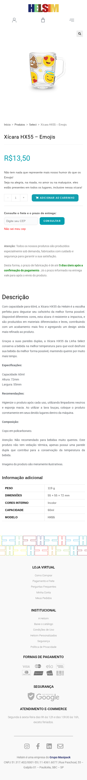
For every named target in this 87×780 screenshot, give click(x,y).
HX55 (51, 517)
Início (7, 124)
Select (33, 124)
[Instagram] (27, 746)
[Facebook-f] (38, 746)
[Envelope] (60, 746)
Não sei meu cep (15, 228)
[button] (79, 34)
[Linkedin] (49, 746)
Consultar (52, 221)
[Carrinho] (43, 19)
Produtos (20, 124)
